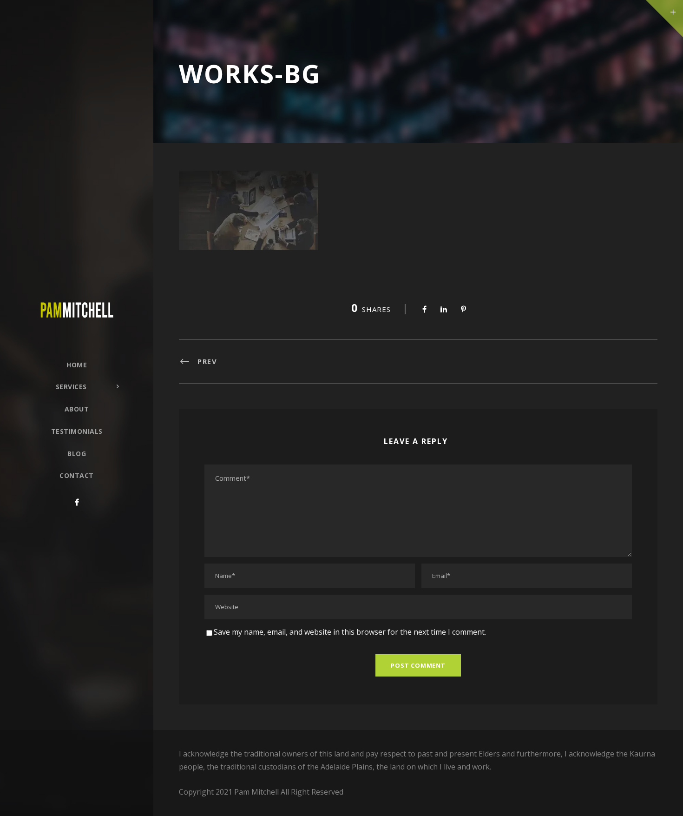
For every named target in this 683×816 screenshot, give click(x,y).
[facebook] (77, 502)
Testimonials (77, 431)
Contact (76, 475)
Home (76, 364)
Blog (76, 453)
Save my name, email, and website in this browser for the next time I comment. (350, 632)
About (77, 409)
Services (71, 386)
